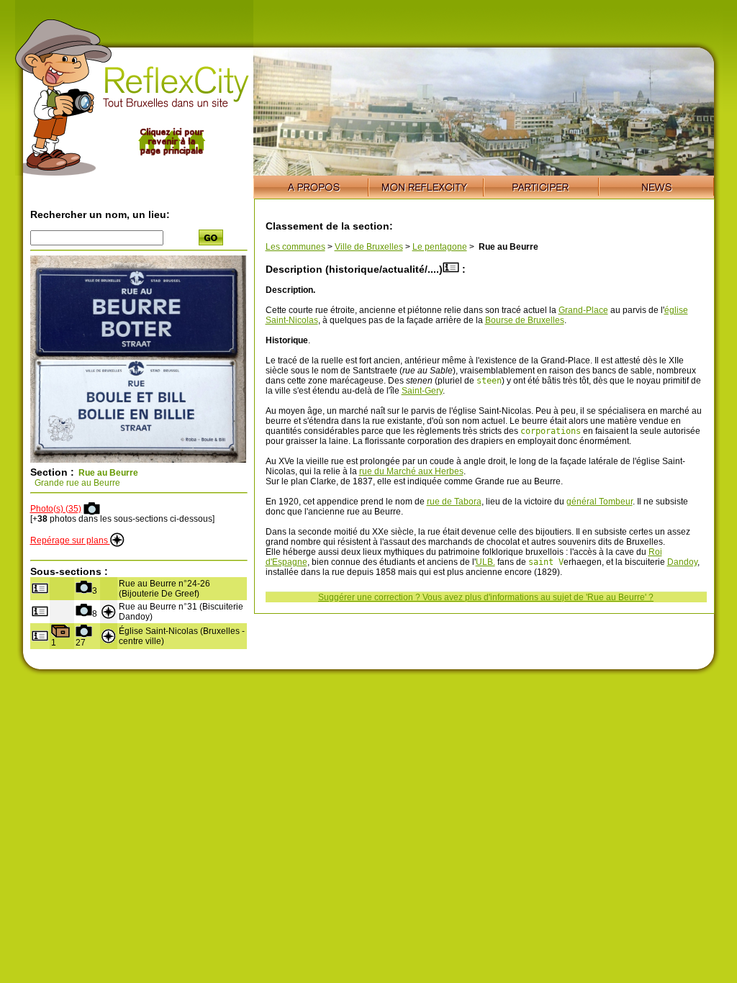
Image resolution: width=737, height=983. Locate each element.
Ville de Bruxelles (369, 247)
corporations (550, 431)
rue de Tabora (454, 502)
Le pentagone (439, 247)
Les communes (295, 247)
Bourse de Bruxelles (524, 320)
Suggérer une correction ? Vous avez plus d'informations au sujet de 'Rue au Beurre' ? (486, 597)
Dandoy (682, 562)
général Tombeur (599, 502)
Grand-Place (583, 310)
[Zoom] (138, 460)
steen (489, 381)
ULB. (485, 562)
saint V (546, 562)
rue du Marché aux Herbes (411, 471)
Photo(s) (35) (55, 509)
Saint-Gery (422, 391)
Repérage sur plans (70, 540)
